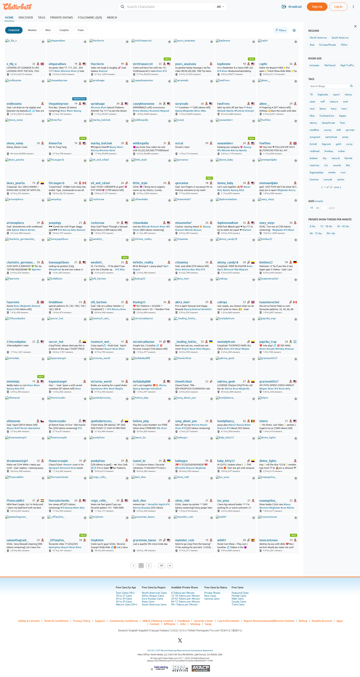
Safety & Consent (29, 620)
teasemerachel (269, 302)
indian (341, 151)
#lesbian (144, 111)
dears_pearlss (16, 183)
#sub (73, 468)
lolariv (263, 421)
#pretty (243, 150)
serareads (181, 103)
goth (338, 144)
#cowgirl (249, 111)
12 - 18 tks (326, 226)
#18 (165, 71)
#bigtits (245, 349)
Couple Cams (239, 601)
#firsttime (239, 111)
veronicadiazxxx (143, 341)
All (219, 6)
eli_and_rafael (100, 183)
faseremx (13, 302)
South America (340, 37)
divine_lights (267, 461)
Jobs (183, 624)
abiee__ (264, 103)
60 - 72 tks (316, 233)
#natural (103, 71)
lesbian (314, 158)
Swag (208, 624)
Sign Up (317, 6)
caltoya (222, 302)
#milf (17, 428)
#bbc (203, 111)
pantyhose (331, 137)
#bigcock (164, 111)
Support (100, 620)
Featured (14, 30)
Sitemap (195, 624)
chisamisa (181, 262)
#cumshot (155, 111)
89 (161, 565)
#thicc (197, 111)
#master (67, 464)
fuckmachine (327, 115)
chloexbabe (140, 222)
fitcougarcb (56, 183)
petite (340, 179)
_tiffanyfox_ (57, 540)
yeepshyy (55, 222)
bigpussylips (316, 172)
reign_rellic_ (99, 500)
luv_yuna (223, 500)
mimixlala (13, 381)
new (312, 108)
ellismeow (13, 421)
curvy (349, 144)
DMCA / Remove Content (157, 620)
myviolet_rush (184, 540)
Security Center (203, 620)
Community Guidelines (123, 620)
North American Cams (154, 592)
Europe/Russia (327, 44)
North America (318, 37)
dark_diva (139, 500)
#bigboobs (188, 111)
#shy (73, 230)
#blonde (221, 111)
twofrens (223, 103)
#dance (23, 230)
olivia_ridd (182, 500)
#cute (282, 388)
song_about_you (186, 421)
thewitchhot (183, 381)
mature (334, 101)
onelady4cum (226, 341)
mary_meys (266, 222)
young (327, 129)
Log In (338, 6)
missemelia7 (183, 222)
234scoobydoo (16, 341)
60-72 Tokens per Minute (185, 601)
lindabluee (56, 302)
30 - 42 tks (343, 226)
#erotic (31, 230)
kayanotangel (58, 381)
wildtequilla (141, 143)
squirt (336, 94)
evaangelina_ (268, 500)
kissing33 (139, 302)
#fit (219, 150)
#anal (112, 150)
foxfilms (264, 143)
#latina (228, 388)
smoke (332, 172)
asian (312, 101)
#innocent (65, 468)
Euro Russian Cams (152, 598)
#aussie (197, 230)
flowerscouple (58, 461)
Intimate (314, 65)
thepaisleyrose (58, 103)
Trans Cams (238, 604)
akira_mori (182, 302)
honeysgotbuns (59, 262)
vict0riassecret (143, 64)
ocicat (179, 143)
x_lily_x (11, 64)
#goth (162, 504)
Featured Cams (240, 592)
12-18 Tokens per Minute (185, 595)
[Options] (294, 30)
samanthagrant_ (17, 540)
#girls (220, 269)
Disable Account (322, 620)
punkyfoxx (98, 461)
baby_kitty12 (226, 461)
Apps (339, 620)
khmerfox (55, 143)
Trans (81, 30)
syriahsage (98, 103)
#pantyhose (97, 388)
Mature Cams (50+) (126, 604)
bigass (342, 115)
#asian (247, 187)
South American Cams (154, 604)
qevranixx (181, 183)
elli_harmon (99, 302)
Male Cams (238, 598)
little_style (140, 183)
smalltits (314, 129)
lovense (314, 179)
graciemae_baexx (144, 540)
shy (324, 158)
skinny (313, 122)
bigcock (326, 144)
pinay (345, 137)
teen (344, 108)
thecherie (97, 64)
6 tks (312, 226)
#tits (219, 190)
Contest (154, 624)
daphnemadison (227, 222)
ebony (348, 94)
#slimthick (156, 388)
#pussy (112, 147)
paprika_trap (267, 341)
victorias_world (101, 381)
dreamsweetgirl (17, 461)
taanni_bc (139, 461)
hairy (333, 108)
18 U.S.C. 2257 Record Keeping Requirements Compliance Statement (180, 650)
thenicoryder (57, 421)
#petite (230, 111)
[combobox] (166, 7)
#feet (121, 349)
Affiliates (169, 624)
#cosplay (145, 507)
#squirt (136, 269)
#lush (103, 107)
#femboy (279, 349)
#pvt (166, 266)
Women (32, 30)
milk (338, 129)
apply (332, 207)
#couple (271, 349)
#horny (162, 385)
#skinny (95, 150)
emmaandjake (268, 183)
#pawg (178, 111)
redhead (314, 151)
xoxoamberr (225, 143)
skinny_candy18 (227, 262)
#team (136, 230)
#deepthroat (55, 269)
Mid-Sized (329, 65)
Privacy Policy (81, 620)
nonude (328, 179)
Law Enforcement (228, 620)
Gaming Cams (211, 598)
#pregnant (54, 468)
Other (344, 44)
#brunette (180, 468)
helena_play (141, 421)
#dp (236, 269)
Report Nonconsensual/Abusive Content (269, 620)
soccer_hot (56, 341)
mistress (314, 165)
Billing (303, 620)
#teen (57, 71)
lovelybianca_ (226, 421)
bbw (312, 115)
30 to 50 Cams (124, 601)
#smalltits (206, 309)
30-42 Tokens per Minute (185, 598)
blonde (348, 158)
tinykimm (97, 540)
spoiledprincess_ (102, 421)
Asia (312, 44)
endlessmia (14, 103)
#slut (241, 190)
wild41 (221, 540)
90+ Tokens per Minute (184, 604)
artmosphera (15, 222)
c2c (326, 165)
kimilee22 (266, 262)
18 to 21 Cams (124, 595)
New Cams (210, 595)
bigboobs (323, 94)
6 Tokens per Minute (183, 592)
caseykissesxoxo (143, 103)
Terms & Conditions (56, 620)
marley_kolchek (101, 143)
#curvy (292, 190)
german (350, 129)
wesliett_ (97, 262)
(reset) (319, 201)
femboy (328, 151)
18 (311, 94)
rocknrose (97, 222)
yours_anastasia (185, 64)
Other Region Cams (153, 595)
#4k (159, 428)
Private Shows (212, 592)
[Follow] (43, 41)
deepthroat (328, 122)
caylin (263, 64)
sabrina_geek (226, 381)
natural (335, 158)
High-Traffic (347, 65)
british (313, 144)
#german (36, 269)
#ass (192, 269)
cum (343, 172)
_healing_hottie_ (186, 341)
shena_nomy (15, 143)
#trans (136, 111)
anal (345, 101)
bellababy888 (142, 381)
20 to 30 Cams (124, 598)
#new (74, 71)
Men (48, 30)
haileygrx (181, 461)
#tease (10, 428)
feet (342, 122)
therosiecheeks (59, 500)
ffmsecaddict (15, 500)
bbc (348, 165)
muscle (337, 165)
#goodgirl (145, 388)
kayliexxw (223, 64)
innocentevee (268, 540)
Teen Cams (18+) (125, 592)
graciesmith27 (269, 381)
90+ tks (331, 233)
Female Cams (239, 595)
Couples (64, 30)
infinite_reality (143, 262)
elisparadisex (57, 64)
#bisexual (229, 269)
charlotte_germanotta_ (21, 262)
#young (77, 111)
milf (322, 101)
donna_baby (225, 183)
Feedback (184, 620)
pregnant (315, 137)
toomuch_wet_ (101, 341)
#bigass (206, 349)
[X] (180, 641)
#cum (235, 388)
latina (323, 108)
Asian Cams (148, 601)
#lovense (65, 71)
